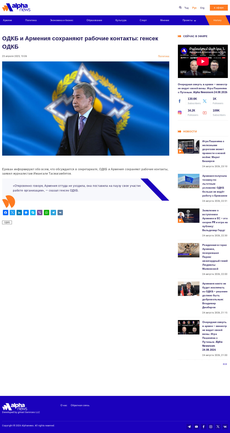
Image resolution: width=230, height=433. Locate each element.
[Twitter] (12, 212)
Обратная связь (80, 405)
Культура (121, 20)
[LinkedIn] (19, 212)
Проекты (188, 20)
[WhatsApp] (46, 212)
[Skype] (32, 212)
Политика (30, 20)
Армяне (7, 20)
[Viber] (39, 212)
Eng (202, 7)
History (217, 20)
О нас (64, 405)
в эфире (219, 7)
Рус (194, 7)
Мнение (164, 20)
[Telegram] (53, 212)
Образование (94, 20)
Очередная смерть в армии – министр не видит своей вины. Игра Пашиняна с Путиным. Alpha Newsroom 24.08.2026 (202, 88)
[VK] (60, 212)
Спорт (143, 20)
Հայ (186, 7)
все (225, 364)
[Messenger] (26, 212)
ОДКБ (7, 222)
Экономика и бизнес (61, 20)
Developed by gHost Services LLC (21, 412)
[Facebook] (5, 212)
